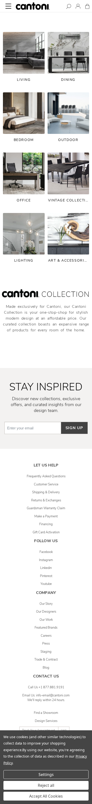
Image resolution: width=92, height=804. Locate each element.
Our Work (46, 620)
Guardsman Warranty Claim (46, 508)
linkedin (46, 568)
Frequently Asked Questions (46, 476)
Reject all (46, 785)
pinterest (46, 576)
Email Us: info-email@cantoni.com (46, 695)
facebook (46, 552)
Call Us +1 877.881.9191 (46, 687)
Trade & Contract (46, 659)
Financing (46, 524)
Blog (46, 667)
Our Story (46, 604)
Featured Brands (46, 627)
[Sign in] (78, 7)
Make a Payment (46, 516)
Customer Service (46, 484)
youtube (46, 584)
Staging (46, 651)
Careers (46, 636)
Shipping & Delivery (46, 492)
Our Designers (46, 611)
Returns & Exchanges (46, 500)
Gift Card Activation (46, 532)
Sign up (74, 428)
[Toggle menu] (8, 6)
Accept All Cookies (46, 796)
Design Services (46, 721)
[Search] (68, 7)
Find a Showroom (46, 713)
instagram (46, 560)
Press (46, 643)
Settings (46, 774)
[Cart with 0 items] (87, 7)
